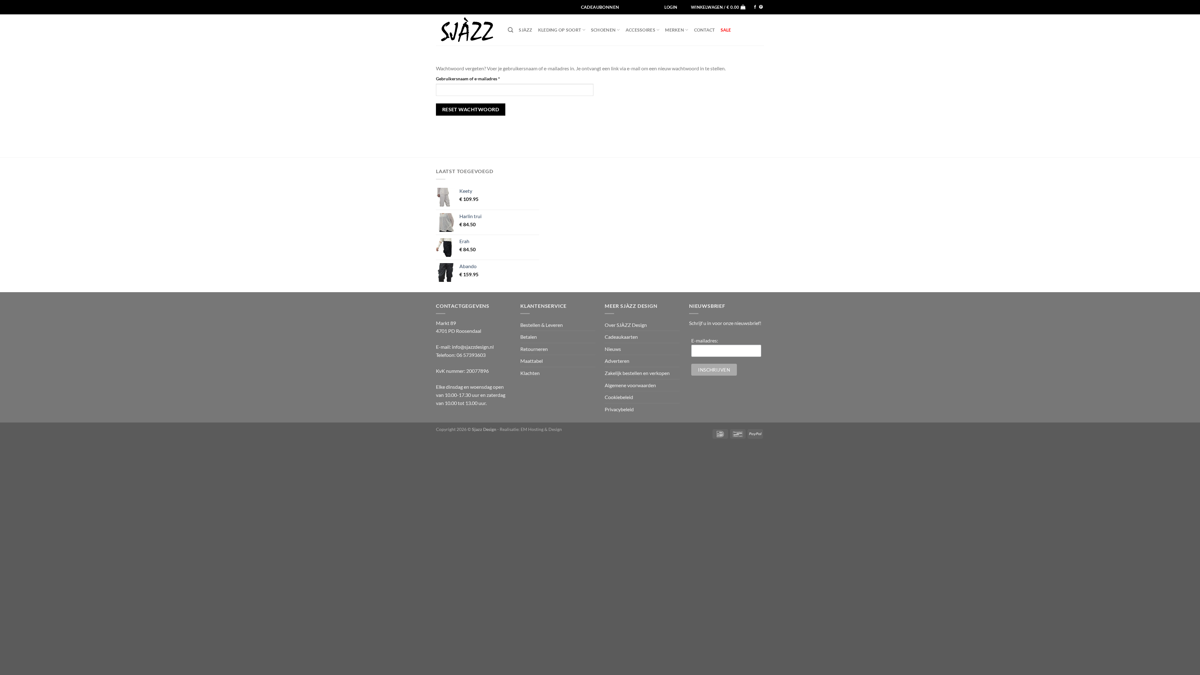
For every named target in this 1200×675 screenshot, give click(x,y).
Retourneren (534, 349)
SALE (726, 29)
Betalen (528, 337)
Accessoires (640, 29)
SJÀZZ (525, 29)
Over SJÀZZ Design (626, 325)
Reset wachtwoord (470, 109)
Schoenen (603, 29)
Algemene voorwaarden (630, 385)
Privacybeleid (619, 409)
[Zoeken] (510, 30)
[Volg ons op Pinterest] (761, 7)
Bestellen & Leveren (541, 325)
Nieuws (613, 349)
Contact (704, 29)
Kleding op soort (559, 29)
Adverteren (617, 361)
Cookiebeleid (619, 397)
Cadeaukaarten (621, 337)
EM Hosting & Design (541, 429)
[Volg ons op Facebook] (755, 7)
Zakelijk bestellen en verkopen (637, 373)
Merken (674, 29)
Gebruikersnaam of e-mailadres (474, 78)
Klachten (530, 373)
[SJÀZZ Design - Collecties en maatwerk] (467, 30)
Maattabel (531, 361)
